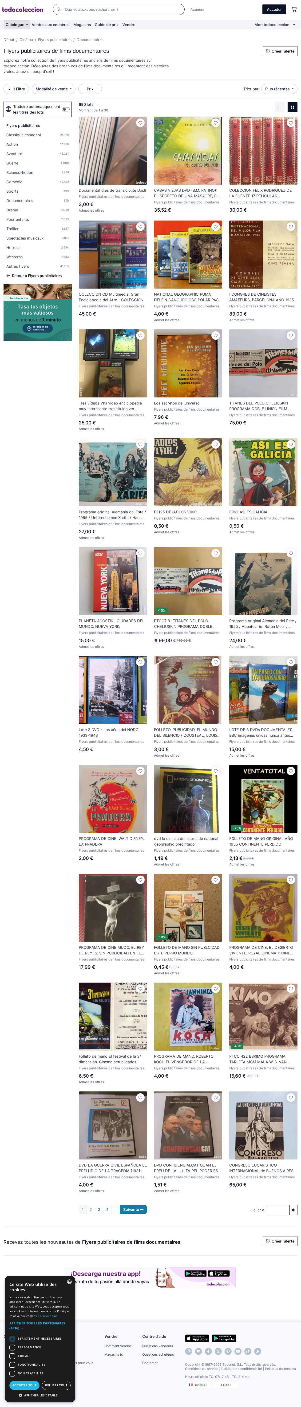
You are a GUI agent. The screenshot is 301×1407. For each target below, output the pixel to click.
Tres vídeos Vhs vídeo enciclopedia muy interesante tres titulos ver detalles (110, 406)
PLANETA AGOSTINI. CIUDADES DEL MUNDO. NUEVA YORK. (111, 623)
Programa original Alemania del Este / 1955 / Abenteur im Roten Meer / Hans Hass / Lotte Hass (263, 623)
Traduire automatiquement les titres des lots (36, 109)
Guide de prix (107, 24)
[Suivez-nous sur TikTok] (247, 1351)
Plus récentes (278, 89)
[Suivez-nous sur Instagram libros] (198, 1351)
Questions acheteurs (158, 1354)
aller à (258, 1210)
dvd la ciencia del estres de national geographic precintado (186, 841)
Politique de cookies (280, 1369)
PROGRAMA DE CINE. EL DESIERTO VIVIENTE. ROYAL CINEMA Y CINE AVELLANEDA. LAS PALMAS (261, 950)
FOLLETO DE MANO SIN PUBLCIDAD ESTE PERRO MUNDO (187, 950)
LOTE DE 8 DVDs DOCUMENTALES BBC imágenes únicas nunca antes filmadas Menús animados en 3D (260, 732)
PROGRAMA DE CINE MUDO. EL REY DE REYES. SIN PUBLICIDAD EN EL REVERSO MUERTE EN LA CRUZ (111, 950)
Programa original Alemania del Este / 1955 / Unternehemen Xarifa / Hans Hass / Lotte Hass (112, 515)
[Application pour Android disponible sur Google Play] (224, 1338)
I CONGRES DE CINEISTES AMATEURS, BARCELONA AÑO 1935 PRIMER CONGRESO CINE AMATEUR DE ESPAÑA (262, 297)
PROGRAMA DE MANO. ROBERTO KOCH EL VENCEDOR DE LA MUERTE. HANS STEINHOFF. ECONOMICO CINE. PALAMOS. (184, 1059)
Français (200, 1385)
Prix (90, 89)
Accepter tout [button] (24, 1385)
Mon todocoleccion (271, 24)
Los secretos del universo (177, 403)
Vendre (128, 24)
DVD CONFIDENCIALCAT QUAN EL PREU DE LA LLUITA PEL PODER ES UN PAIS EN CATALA (186, 1168)
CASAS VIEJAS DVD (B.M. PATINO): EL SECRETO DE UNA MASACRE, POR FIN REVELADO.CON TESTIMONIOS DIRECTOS (188, 193)
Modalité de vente (52, 89)
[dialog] (40, 1339)
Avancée (197, 9)
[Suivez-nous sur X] (218, 1351)
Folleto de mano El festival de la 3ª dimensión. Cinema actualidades (110, 1059)
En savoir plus (47, 1316)
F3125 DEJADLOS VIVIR (175, 512)
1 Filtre (19, 89)
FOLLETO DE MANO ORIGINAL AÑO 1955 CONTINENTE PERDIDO (261, 841)
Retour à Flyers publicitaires (37, 275)
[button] (40, 1326)
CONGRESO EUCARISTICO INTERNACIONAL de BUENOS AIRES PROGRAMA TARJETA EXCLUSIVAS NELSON (261, 1168)
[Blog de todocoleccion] (257, 1351)
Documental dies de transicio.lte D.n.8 (112, 190)
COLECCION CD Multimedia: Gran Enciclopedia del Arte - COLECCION (111, 297)
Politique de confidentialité (241, 1369)
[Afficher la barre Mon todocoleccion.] (294, 24)
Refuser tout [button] (56, 1385)
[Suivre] (140, 122)
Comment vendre (117, 1346)
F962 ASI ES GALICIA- (249, 512)
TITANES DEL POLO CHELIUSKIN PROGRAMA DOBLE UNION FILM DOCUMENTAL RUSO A (258, 406)
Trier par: (251, 89)
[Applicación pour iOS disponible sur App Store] (197, 1338)
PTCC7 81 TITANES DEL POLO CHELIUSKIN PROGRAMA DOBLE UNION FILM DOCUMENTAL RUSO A (186, 623)
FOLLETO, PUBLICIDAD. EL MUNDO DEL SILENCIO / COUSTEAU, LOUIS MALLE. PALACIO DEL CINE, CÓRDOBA (185, 732)
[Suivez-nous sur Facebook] (208, 1351)
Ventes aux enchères (51, 24)
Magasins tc (113, 1354)
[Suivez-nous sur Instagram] (188, 1351)
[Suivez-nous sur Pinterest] (228, 1351)
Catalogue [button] (15, 24)
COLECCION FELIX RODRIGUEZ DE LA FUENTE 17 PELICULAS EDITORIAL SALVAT (260, 193)
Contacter (150, 1363)
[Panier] (294, 9)
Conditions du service (201, 1369)
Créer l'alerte (283, 51)
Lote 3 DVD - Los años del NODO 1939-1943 (109, 732)
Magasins (82, 24)
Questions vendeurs (157, 1346)
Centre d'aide (154, 1336)
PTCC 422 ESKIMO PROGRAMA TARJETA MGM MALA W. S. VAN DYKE (258, 1059)
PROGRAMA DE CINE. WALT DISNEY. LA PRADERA (111, 841)
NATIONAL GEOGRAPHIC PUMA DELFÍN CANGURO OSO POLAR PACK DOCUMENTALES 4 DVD (187, 297)
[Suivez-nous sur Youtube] (238, 1351)
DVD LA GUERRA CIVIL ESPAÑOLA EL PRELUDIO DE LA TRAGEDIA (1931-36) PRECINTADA (113, 1168)
